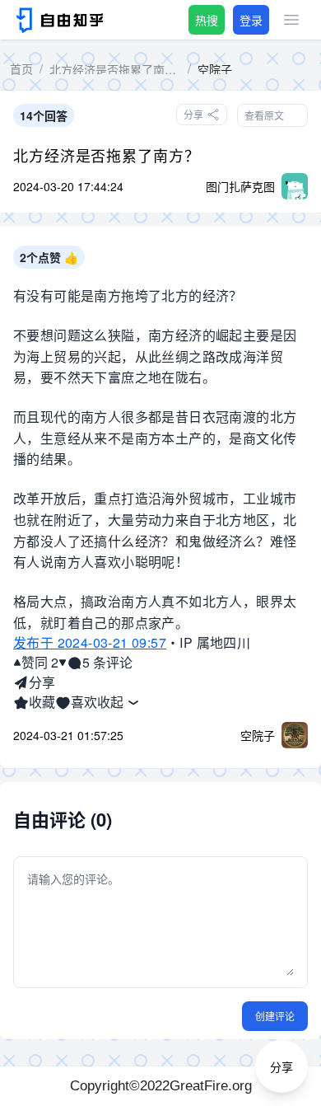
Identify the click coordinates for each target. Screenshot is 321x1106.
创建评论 (275, 1016)
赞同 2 (39, 662)
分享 (42, 682)
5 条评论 (107, 662)
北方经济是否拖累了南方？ (106, 155)
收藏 (42, 701)
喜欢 (84, 701)
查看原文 (264, 115)
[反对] (62, 663)
